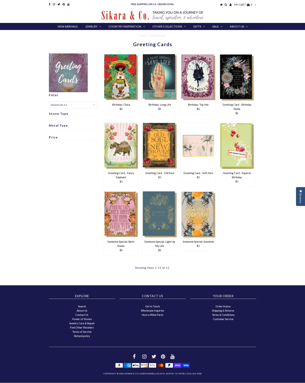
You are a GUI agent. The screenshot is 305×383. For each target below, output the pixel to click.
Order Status (223, 306)
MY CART (243, 4)
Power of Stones (82, 319)
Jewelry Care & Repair (82, 323)
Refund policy (82, 336)
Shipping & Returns (223, 310)
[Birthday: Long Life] (159, 77)
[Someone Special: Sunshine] (198, 214)
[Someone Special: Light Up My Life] (159, 214)
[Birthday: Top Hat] (198, 77)
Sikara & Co (131, 373)
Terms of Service (82, 331)
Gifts (197, 26)
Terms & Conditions (223, 314)
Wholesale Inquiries (152, 310)
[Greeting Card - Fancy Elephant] (121, 145)
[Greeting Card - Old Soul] (159, 145)
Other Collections (167, 26)
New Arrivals (68, 26)
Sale (215, 26)
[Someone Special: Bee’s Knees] (121, 214)
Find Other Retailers (82, 327)
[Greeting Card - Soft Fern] (198, 145)
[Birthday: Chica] (121, 77)
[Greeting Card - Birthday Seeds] (237, 77)
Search (82, 306)
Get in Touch (152, 306)
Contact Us (81, 314)
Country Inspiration (125, 26)
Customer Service (223, 319)
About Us (237, 26)
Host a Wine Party (152, 314)
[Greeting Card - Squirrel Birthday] (237, 145)
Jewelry (91, 26)
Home (143, 35)
